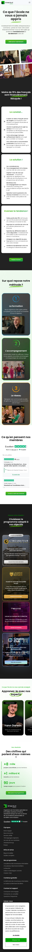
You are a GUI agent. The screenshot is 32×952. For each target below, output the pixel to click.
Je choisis (16, 935)
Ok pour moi (16, 940)
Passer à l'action (16, 259)
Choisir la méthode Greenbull (16, 493)
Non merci (16, 945)
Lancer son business (15, 627)
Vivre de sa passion (16, 662)
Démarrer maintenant (16, 42)
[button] (29, 2)
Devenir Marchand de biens (16, 562)
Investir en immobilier (16, 596)
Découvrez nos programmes (16, 793)
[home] (7, 2)
